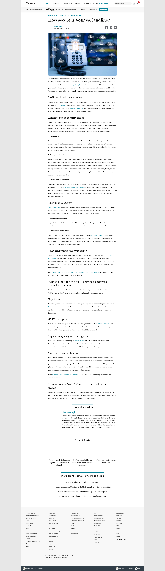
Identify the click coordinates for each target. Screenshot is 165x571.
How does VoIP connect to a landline (65, 375)
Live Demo (29, 531)
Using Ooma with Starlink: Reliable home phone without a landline (83, 487)
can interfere (79, 341)
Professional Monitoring (77, 518)
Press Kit (96, 542)
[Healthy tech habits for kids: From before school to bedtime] (82, 451)
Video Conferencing (31, 533)
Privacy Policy (57, 557)
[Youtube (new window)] (38, 556)
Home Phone (52, 515)
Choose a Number (31, 536)
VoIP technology (54, 207)
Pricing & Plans (70, 9)
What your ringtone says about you (106, 461)
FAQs (118, 526)
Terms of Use (48, 557)
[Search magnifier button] (130, 3)
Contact (118, 520)
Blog (117, 533)
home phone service (55, 307)
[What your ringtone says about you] (106, 451)
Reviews (51, 541)
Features (82, 9)
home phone (75, 16)
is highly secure (103, 324)
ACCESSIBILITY (121, 539)
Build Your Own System (77, 520)
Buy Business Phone (99, 520)
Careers (118, 518)
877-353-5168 (103, 3)
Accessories (52, 528)
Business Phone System (32, 515)
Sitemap (64, 557)
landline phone (96, 235)
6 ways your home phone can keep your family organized (83, 496)
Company (119, 515)
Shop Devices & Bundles (34, 9)
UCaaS (28, 520)
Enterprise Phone (31, 518)
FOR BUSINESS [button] (30, 513)
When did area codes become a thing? (83, 482)
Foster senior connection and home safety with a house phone (83, 491)
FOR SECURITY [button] (75, 513)
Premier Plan (52, 520)
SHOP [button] (95, 513)
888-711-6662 (38, 568)
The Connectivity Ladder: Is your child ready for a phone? (59, 462)
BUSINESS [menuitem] (54, 3)
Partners (118, 528)
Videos (73, 528)
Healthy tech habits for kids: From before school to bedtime (82, 462)
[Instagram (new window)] (41, 556)
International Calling (54, 531)
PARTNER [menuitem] (86, 3)
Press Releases (98, 537)
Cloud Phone (29, 523)
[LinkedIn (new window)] (34, 556)
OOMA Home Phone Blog (58, 16)
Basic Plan (51, 518)
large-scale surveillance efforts (73, 187)
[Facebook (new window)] (27, 556)
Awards (96, 539)
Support (118, 531)
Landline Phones (53, 533)
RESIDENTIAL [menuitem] (66, 3)
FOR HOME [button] (52, 513)
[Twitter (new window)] (31, 556)
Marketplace (97, 523)
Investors (119, 523)
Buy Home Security (99, 518)
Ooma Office (29, 544)
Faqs (27, 546)
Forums (51, 549)
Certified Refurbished (100, 526)
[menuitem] (47, 3)
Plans (72, 523)
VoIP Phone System (31, 539)
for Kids (53, 523)
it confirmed (62, 105)
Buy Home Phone (98, 515)
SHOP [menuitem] (77, 3)
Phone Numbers (53, 536)
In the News (97, 534)
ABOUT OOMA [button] (120, 513)
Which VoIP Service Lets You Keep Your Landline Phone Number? (76, 272)
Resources (92, 9)
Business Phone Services (33, 541)
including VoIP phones (75, 85)
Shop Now (103, 9)
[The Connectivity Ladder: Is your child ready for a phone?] (59, 451)
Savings (28, 528)
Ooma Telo (52, 539)
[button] (105, 532)
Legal (118, 536)
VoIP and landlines (76, 108)
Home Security (75, 515)
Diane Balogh (59, 26)
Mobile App (29, 526)
